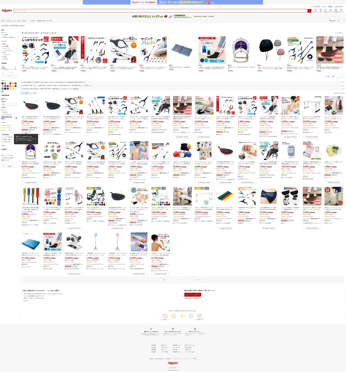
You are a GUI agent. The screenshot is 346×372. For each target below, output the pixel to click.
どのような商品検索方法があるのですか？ (34, 296)
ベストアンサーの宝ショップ (73, 132)
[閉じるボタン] (342, 82)
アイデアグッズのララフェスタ (290, 133)
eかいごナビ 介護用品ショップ (182, 132)
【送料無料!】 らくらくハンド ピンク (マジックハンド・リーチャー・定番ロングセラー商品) (117, 255)
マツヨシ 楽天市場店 (201, 177)
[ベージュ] (13, 83)
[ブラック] (2, 83)
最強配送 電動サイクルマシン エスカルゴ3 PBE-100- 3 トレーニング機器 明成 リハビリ (74, 255)
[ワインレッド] (5, 86)
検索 (10, 76)
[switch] (16, 118)
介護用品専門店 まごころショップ (312, 223)
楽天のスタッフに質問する (193, 294)
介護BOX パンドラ (244, 179)
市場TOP (3, 20)
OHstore (177, 177)
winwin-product (48, 268)
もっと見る (25, 301)
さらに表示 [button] (5, 59)
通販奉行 (241, 223)
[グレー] (5, 83)
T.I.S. (284, 223)
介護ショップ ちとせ (93, 132)
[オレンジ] (10, 86)
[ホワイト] (8, 83)
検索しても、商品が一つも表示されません (34, 298)
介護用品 (24, 20)
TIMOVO (112, 177)
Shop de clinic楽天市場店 (72, 268)
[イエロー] (13, 86)
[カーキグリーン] (16, 83)
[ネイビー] (5, 89)
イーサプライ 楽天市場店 (181, 223)
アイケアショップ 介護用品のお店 (53, 134)
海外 (6, 99)
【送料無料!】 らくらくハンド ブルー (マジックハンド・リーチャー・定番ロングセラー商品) (95, 255)
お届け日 (3, 107)
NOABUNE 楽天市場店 (115, 134)
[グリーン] (16, 86)
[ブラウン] (10, 83)
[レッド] (8, 86)
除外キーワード (5, 160)
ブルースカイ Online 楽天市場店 (269, 136)
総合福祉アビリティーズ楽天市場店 (31, 225)
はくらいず (47, 177)
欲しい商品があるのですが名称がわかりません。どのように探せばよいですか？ (43, 293)
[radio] (2, 32)
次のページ (198, 279)
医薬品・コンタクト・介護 (13, 20)
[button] (340, 6)
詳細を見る (75, 88)
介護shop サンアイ (309, 132)
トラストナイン (157, 177)
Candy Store (199, 132)
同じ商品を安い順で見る (182, 137)
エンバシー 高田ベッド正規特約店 (96, 221)
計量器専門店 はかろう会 (29, 177)
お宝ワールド (329, 223)
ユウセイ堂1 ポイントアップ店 (95, 268)
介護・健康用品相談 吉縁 (137, 268)
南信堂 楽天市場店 (308, 179)
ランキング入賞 (113, 129)
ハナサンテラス (27, 267)
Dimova (220, 134)
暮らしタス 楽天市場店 (50, 223)
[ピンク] (2, 86)
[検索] (309, 11)
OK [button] (35, 139)
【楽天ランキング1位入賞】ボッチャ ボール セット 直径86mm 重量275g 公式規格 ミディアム (182, 163)
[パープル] (8, 89)
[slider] (1, 69)
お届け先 (3, 101)
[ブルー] (2, 89)
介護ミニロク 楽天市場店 (224, 223)
